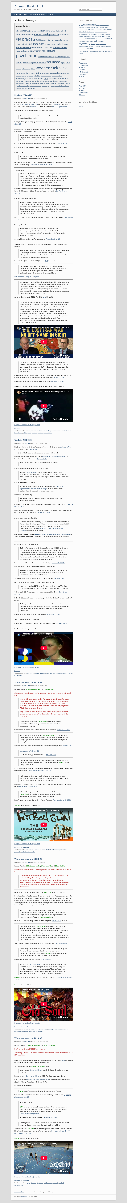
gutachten (37, 76)
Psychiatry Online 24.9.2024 (62, 800)
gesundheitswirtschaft (24, 44)
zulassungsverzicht (88, 53)
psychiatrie (26, 55)
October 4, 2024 (51, 755)
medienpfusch (48, 48)
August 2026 (83, 86)
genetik (18, 86)
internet (55, 81)
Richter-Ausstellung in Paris (29, 104)
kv (32, 47)
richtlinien (19, 63)
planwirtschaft (35, 51)
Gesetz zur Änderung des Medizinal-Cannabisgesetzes (52, 534)
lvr (68, 83)
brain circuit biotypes (35, 964)
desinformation (64, 34)
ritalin (25, 63)
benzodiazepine (50, 83)
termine (18, 69)
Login (51, 14)
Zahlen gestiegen (31, 472)
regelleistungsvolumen (29, 86)
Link (46, 261)
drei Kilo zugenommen (59, 107)
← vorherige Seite (19, 1192)
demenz (18, 76)
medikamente (60, 47)
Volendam (32, 107)
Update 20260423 (23, 95)
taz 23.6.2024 (47, 959)
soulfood (53, 62)
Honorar (82, 70)
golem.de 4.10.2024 (63, 730)
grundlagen (38, 44)
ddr (68, 73)
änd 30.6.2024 (56, 921)
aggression (27, 83)
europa (64, 83)
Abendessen (56, 104)
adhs (17, 31)
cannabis (63, 73)
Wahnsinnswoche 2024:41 (28, 682)
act (37, 73)
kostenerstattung (57, 76)
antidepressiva (43, 31)
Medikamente (83, 72)
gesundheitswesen (62, 40)
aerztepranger (25, 31)
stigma (63, 63)
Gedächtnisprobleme (33, 1076)
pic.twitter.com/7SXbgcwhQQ (29, 751)
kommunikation (46, 76)
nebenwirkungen (22, 51)
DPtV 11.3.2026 (62, 143)
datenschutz (40, 34)
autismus (46, 73)
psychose (42, 57)
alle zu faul (33, 449)
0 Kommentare (25, 847)
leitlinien (36, 47)
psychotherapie (51, 57)
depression (52, 34)
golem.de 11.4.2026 (57, 381)
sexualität (58, 86)
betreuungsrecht (21, 34)
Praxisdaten (83, 67)
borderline (30, 35)
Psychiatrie (17, 428)
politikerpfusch (48, 50)
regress (67, 57)
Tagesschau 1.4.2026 (53, 239)
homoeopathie (20, 73)
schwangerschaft (32, 63)
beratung (29, 88)
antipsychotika (55, 31)
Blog (25, 14)
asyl (41, 73)
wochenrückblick (51, 68)
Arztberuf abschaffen (43, 512)
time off (81, 76)
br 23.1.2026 (59, 578)
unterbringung (26, 69)
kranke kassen (62, 44)
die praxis (24, 39)
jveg (49, 86)
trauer (34, 88)
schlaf (41, 78)
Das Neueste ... (84, 92)
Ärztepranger (83, 63)
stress (45, 81)
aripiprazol (19, 83)
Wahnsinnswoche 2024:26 (28, 859)
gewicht (30, 76)
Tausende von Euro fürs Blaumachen (54, 456)
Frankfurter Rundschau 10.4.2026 (41, 165)
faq (23, 76)
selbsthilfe (42, 63)
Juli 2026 (82, 88)
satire (39, 86)
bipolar (36, 78)
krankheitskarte (23, 47)
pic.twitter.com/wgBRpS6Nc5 (29, 1113)
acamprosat (30, 78)
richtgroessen (31, 73)
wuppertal (57, 78)
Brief (63, 1060)
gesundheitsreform (48, 40)
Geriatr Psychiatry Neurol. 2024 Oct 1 (40, 770)
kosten (53, 44)
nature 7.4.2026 (59, 377)
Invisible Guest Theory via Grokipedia (26, 277)
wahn (33, 69)
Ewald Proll (27, 98)
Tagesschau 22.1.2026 (53, 614)
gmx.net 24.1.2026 (58, 563)
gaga (26, 76)
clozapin (59, 83)
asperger (50, 81)
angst (36, 430)
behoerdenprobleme (38, 83)
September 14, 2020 (50, 1117)
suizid (68, 63)
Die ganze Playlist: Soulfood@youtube (27, 425)
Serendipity (24, 1196)
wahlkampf (65, 86)
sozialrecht (38, 81)
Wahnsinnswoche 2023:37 (28, 1038)
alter (62, 78)
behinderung (20, 81)
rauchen (61, 81)
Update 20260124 (23, 440)
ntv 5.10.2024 (67, 745)
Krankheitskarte (84, 65)
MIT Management (61, 943)
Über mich (17, 14)
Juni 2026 (82, 90)
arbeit (63, 31)
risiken (67, 78)
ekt (70, 83)
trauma (51, 78)
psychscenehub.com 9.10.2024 (28, 786)
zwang (53, 86)
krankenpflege (21, 78)
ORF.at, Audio (62, 623)
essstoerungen (29, 81)
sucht (46, 78)
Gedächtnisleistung (36, 1070)
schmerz (44, 86)
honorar (47, 44)
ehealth (37, 39)
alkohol (34, 31)
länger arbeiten (42, 459)
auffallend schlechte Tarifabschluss (37, 1080)
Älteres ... (82, 95)
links (40, 48)
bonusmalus (55, 73)
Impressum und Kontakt (38, 14)
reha (65, 81)
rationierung (61, 57)
